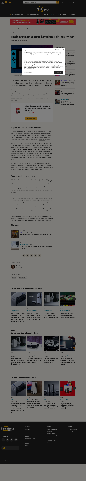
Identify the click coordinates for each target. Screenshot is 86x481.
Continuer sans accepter (59, 49)
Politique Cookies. (58, 62)
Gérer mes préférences (28, 72)
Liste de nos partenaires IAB (29, 68)
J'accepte (59, 72)
